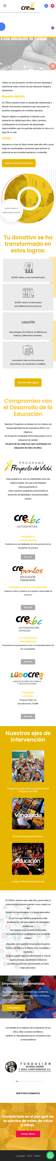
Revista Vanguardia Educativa (28, 836)
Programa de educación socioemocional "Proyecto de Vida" (28, 790)
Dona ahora (13, 1007)
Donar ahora (28, 1133)
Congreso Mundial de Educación (28, 881)
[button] (14, 1081)
